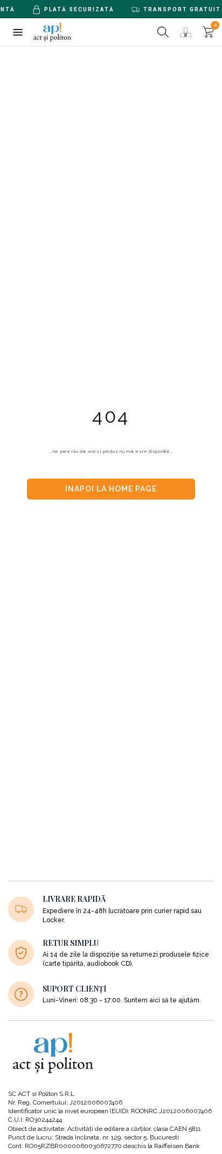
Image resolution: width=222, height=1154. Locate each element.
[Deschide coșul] (208, 32)
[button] (17, 32)
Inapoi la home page (111, 489)
